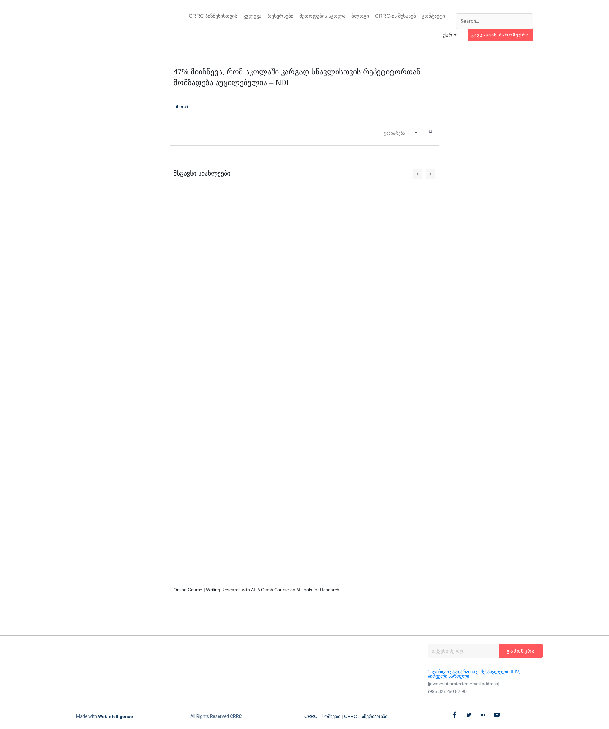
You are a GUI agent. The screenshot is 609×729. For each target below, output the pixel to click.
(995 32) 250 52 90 (447, 691)
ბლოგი (360, 16)
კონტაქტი (433, 16)
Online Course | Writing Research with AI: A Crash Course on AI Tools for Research (256, 589)
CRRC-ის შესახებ (395, 16)
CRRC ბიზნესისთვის (213, 16)
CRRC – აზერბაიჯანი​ (365, 716)
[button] (494, 8)
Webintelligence (115, 716)
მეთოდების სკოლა (322, 16)
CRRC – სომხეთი (322, 716)
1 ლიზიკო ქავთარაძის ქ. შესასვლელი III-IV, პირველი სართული (474, 674)
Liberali (181, 106)
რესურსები (280, 16)
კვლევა (252, 16)
